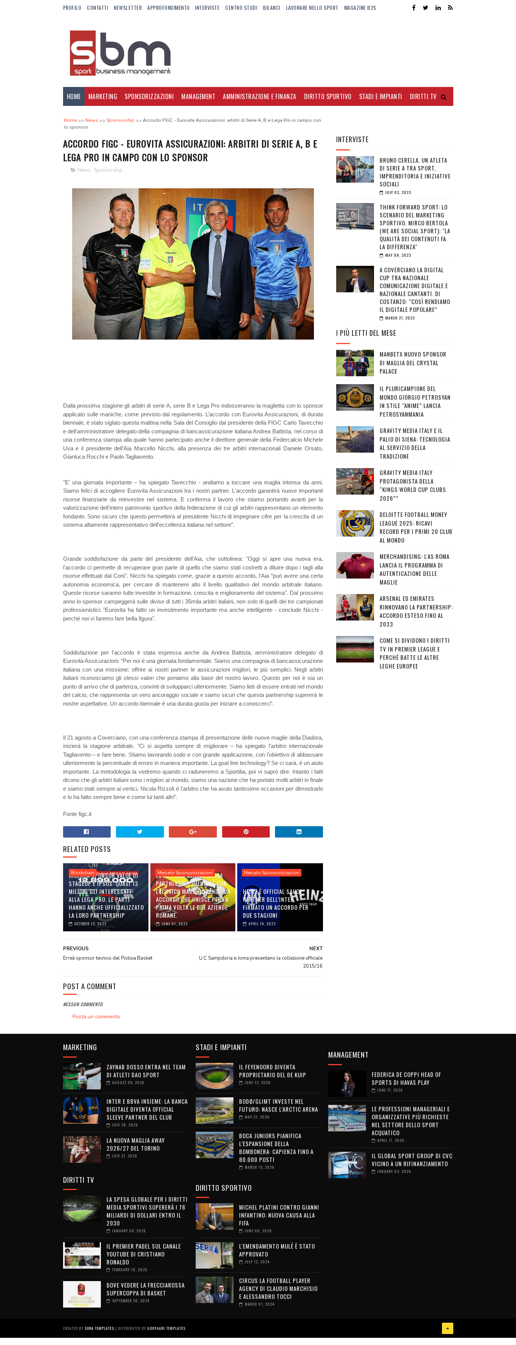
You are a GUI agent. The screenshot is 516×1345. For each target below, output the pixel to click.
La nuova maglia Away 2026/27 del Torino (136, 1144)
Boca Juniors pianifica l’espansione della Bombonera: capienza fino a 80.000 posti (276, 1147)
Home (74, 96)
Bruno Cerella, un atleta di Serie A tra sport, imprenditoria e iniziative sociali (415, 172)
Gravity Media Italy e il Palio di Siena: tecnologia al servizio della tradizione (415, 443)
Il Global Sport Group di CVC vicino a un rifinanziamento (412, 1159)
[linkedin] (438, 8)
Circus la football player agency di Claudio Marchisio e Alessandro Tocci (278, 1288)
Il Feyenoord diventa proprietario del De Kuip (272, 1071)
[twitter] (425, 8)
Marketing (102, 96)
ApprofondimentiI (168, 7)
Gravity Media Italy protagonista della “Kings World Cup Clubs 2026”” (413, 485)
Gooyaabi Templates (166, 1328)
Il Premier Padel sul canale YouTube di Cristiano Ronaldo (144, 1254)
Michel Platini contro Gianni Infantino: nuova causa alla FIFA (279, 1215)
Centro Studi (241, 7)
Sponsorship (108, 170)
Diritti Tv (423, 96)
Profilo (72, 7)
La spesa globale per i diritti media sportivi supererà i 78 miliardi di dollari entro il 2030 (147, 1211)
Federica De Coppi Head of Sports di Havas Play (406, 1078)
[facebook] (413, 8)
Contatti (97, 7)
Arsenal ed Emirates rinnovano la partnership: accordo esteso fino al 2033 (416, 611)
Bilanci (271, 7)
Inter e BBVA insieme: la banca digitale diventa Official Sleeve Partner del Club (147, 1109)
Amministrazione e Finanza (260, 96)
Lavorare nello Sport (312, 7)
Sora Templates (99, 1328)
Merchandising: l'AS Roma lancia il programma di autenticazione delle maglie (415, 569)
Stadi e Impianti (380, 96)
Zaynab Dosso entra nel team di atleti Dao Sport (146, 1071)
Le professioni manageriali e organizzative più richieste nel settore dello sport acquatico (411, 1121)
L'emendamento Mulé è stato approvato (277, 1250)
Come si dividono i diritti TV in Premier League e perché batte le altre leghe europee (415, 653)
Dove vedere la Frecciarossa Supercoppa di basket (146, 1289)
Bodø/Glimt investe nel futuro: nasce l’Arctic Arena (278, 1105)
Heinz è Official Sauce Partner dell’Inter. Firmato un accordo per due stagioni (276, 903)
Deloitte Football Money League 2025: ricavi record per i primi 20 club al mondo (416, 527)
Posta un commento (96, 1016)
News (84, 170)
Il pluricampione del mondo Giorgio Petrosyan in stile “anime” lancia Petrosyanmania (415, 401)
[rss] (450, 8)
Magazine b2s (360, 7)
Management (198, 96)
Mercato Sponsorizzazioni (185, 873)
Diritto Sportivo (328, 96)
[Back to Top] (447, 1328)
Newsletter (128, 7)
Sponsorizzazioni (149, 96)
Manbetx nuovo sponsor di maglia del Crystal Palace (413, 362)
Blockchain (82, 873)
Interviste (207, 7)
